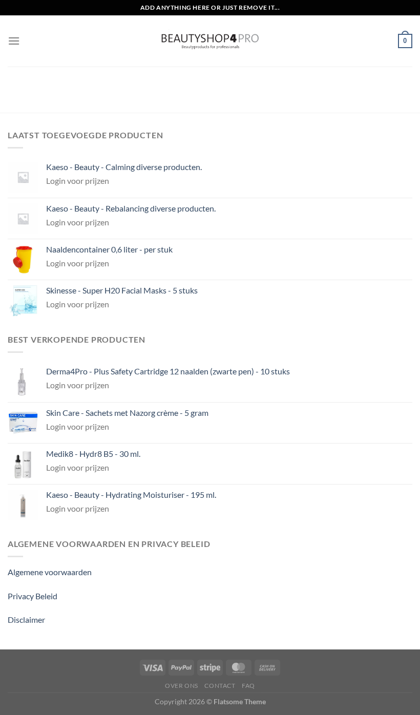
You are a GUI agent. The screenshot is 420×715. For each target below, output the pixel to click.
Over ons (181, 685)
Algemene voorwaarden (50, 572)
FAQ (248, 685)
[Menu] (14, 40)
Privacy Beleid (32, 596)
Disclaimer (26, 619)
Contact (219, 685)
